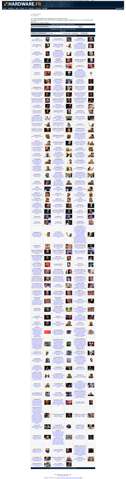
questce (55, 183)
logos (79, 229)
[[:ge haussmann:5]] (47, 344)
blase (41, 81)
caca (41, 46)
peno (60, 440)
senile (54, 361)
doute (40, 257)
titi (62, 437)
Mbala (60, 403)
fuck (36, 348)
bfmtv (54, 89)
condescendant (56, 437)
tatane (41, 199)
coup (77, 292)
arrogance (80, 238)
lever (75, 47)
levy (41, 204)
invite (78, 134)
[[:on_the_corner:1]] (91, 118)
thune (82, 359)
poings (37, 411)
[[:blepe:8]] (69, 437)
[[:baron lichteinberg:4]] (91, 252)
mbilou (62, 111)
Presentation (60, 160)
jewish (55, 343)
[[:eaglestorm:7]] (47, 437)
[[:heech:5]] (69, 317)
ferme (53, 106)
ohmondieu (34, 367)
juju (57, 61)
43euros (75, 360)
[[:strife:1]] (47, 60)
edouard (76, 130)
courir (76, 316)
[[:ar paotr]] (47, 106)
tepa (76, 426)
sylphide (81, 60)
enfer (34, 265)
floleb (56, 436)
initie (54, 176)
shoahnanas (82, 73)
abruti (63, 40)
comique (33, 62)
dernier (56, 53)
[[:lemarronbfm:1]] (68, 39)
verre (75, 394)
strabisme (84, 292)
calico (37, 428)
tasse (61, 74)
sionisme (75, 237)
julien (54, 54)
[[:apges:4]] (91, 293)
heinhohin (58, 107)
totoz (40, 73)
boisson (83, 393)
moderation (54, 74)
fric (55, 432)
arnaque (34, 61)
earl (85, 392)
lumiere (40, 375)
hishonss (58, 87)
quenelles (55, 427)
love (37, 47)
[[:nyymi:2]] (47, 426)
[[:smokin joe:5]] (69, 81)
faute (62, 117)
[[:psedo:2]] (91, 301)
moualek (54, 331)
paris (54, 433)
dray (56, 54)
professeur (81, 320)
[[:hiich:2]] (47, 323)
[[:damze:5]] (69, 200)
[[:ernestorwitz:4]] (69, 360)
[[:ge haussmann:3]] (91, 344)
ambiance (36, 465)
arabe (41, 62)
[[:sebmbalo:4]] (91, 368)
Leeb (56, 170)
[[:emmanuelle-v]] (69, 271)
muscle (41, 419)
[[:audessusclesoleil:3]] (90, 94)
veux (34, 378)
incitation (36, 310)
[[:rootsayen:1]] (69, 66)
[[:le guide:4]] (69, 155)
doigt (62, 54)
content (35, 274)
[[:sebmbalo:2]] (47, 368)
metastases (39, 189)
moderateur (58, 211)
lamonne (78, 301)
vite (78, 316)
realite (79, 416)
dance (75, 448)
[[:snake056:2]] (69, 205)
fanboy (59, 436)
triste (61, 341)
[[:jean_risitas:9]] (69, 450)
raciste (84, 342)
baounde (79, 142)
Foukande (37, 160)
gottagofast (79, 318)
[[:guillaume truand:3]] (69, 136)
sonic (76, 315)
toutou (62, 86)
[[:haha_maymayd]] (69, 45)
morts (82, 223)
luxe (80, 117)
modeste (84, 242)
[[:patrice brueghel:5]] (91, 394)
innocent (58, 117)
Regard (34, 161)
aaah (39, 40)
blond (33, 450)
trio (58, 385)
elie (76, 415)
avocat (84, 45)
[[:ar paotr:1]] (91, 124)
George (80, 227)
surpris (40, 400)
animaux (78, 223)
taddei (80, 288)
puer (58, 233)
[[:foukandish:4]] (91, 175)
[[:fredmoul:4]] (69, 53)
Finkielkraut (55, 80)
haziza (84, 329)
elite (57, 438)
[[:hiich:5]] (47, 332)
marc (33, 211)
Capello (54, 149)
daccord (84, 211)
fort (37, 420)
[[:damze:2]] (69, 194)
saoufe (40, 194)
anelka (35, 395)
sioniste (78, 48)
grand (58, 175)
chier (53, 236)
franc (56, 271)
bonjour (80, 119)
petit (84, 101)
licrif (58, 259)
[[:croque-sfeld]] (91, 285)
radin (81, 358)
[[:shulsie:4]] (47, 222)
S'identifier (31, 8)
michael (54, 377)
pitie (35, 459)
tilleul (85, 394)
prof (78, 137)
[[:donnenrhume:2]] (47, 464)
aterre (54, 130)
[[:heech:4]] (47, 317)
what (76, 228)
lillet (37, 190)
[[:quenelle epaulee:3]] (69, 143)
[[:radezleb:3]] (91, 111)
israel (33, 206)
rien (57, 440)
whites (54, 272)
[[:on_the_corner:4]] (91, 143)
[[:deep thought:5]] (47, 81)
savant (77, 131)
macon (59, 271)
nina (82, 447)
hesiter (84, 458)
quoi (84, 40)
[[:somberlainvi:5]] (69, 385)
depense (58, 442)
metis (79, 53)
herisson (79, 315)
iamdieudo (37, 247)
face (38, 66)
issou (58, 431)
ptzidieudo (56, 124)
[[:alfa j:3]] (47, 143)
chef (79, 382)
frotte (62, 130)
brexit (76, 395)
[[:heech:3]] (91, 309)
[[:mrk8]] (91, 200)
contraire (79, 155)
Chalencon (60, 459)
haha (54, 45)
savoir (75, 231)
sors (56, 465)
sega (80, 317)
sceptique (37, 257)
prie (41, 458)
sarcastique (34, 273)
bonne (33, 143)
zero (41, 410)
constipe (40, 259)
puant (55, 233)
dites (76, 155)
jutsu (56, 310)
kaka (62, 235)
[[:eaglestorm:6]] (91, 426)
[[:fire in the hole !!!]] (47, 124)
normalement (55, 441)
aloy (56, 150)
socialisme (83, 82)
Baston (54, 155)
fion (57, 253)
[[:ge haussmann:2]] (69, 344)
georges (76, 229)
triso (57, 361)
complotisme (82, 75)
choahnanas (77, 73)
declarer (35, 328)
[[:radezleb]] (91, 73)
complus (76, 230)
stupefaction (34, 401)
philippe (55, 358)
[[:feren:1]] (90, 264)
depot (80, 102)
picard (62, 129)
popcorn (34, 379)
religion (58, 55)
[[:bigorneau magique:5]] (69, 60)
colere (57, 88)
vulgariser (40, 169)
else (78, 228)
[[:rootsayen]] (69, 118)
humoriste (56, 56)
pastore (54, 440)
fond (55, 253)
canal (84, 130)
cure (35, 119)
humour (61, 55)
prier (59, 368)
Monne (54, 211)
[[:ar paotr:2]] (47, 309)
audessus (61, 52)
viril (41, 420)
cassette (33, 426)
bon (74, 189)
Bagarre (58, 155)
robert (85, 320)
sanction (61, 311)
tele (81, 47)
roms (58, 247)
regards (83, 195)
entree (38, 354)
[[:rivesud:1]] (69, 106)
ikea (58, 126)
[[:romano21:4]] (47, 211)
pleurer (40, 359)
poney (77, 102)
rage (41, 40)
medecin (39, 188)
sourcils (60, 88)
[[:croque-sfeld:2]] (69, 293)
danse (80, 71)
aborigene (81, 438)
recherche (39, 427)
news (59, 334)
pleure (33, 369)
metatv (82, 428)
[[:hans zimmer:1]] (47, 111)
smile (62, 334)
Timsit (78, 264)
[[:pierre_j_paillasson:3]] (69, 459)
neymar (61, 439)
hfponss (80, 353)
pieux (36, 120)
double (78, 385)
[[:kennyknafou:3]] (91, 182)
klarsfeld (76, 44)
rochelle (62, 273)
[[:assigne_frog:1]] (91, 402)
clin (84, 403)
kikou (61, 236)
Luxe (40, 161)
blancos (62, 271)
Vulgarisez (39, 167)
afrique (37, 252)
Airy (60, 170)
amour (56, 435)
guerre (41, 142)
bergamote (79, 393)
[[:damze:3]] (91, 194)
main (40, 66)
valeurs (58, 434)
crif (39, 206)
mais (41, 377)
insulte (84, 376)
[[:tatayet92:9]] (69, 426)
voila (40, 384)
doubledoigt (82, 385)
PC (26, 8)
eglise (38, 117)
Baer (63, 154)
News (17, 8)
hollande (82, 83)
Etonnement (82, 149)
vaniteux (79, 239)
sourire (82, 55)
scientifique (83, 416)
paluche (77, 117)
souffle (79, 437)
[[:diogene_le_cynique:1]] (91, 415)
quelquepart (76, 368)
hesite (81, 458)
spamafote (58, 119)
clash (38, 376)
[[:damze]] (91, 189)
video (80, 316)
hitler (61, 234)
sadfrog (54, 340)
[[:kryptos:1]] (47, 53)
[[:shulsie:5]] (69, 222)
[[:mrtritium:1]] (47, 246)
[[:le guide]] (69, 149)
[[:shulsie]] (91, 211)
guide (57, 137)
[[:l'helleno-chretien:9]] (91, 450)
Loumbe (58, 169)
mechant (80, 195)
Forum (4, 8)
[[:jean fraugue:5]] (91, 360)
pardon (36, 136)
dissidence (83, 231)
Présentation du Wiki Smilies (70, 29)
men (80, 368)
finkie (59, 251)
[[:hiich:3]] (69, 323)
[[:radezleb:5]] (47, 175)
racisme (77, 286)
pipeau (77, 438)
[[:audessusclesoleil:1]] (47, 94)
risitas (56, 431)
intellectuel (81, 131)
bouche (56, 404)
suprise (76, 40)
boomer (81, 237)
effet (38, 131)
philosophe (81, 285)
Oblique (37, 161)
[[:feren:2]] (69, 285)
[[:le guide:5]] (91, 155)
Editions (55, 161)
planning (56, 163)
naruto (53, 310)
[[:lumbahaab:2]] (91, 161)
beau (76, 48)
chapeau (56, 341)
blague (33, 40)
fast (76, 318)
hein (80, 211)
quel (57, 130)
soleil (54, 53)
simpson (33, 234)
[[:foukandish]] (69, 175)
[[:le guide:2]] (91, 149)
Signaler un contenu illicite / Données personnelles (71, 477)
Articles (22, 8)
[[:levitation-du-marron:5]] (69, 301)
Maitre (57, 149)
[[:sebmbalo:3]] (69, 368)
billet (54, 444)
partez (62, 464)
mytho (84, 240)
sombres (84, 341)
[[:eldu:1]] (69, 189)
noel (80, 352)
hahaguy (36, 176)
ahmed (58, 331)
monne (81, 301)
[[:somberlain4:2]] (69, 376)
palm (41, 67)
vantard (81, 240)
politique (76, 46)
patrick (79, 106)
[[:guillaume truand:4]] (91, 136)
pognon (54, 442)
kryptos (40, 53)
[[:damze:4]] (47, 200)
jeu (33, 200)
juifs (80, 236)
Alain (75, 227)
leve (75, 384)
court (77, 317)
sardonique (39, 273)
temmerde (84, 168)
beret (35, 200)
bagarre (41, 411)
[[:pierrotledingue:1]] (47, 394)
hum (77, 189)
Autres (74, 35)
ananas (77, 71)
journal (75, 386)
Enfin (58, 161)
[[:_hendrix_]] (69, 234)
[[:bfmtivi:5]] (91, 258)
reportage (80, 388)
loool (41, 200)
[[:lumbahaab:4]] (69, 168)
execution (55, 360)
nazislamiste (83, 332)
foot (38, 394)
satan (41, 130)
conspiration (76, 76)
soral (75, 301)
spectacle (60, 56)
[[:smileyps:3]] (90, 81)
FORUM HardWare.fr (37, 14)
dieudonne (57, 40)
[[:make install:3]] (69, 309)
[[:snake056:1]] (47, 205)
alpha (77, 241)
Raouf (36, 270)
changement (77, 82)
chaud (79, 72)
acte (38, 328)
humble (80, 242)
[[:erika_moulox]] (47, 376)
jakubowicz (61, 258)
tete (82, 40)
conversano (34, 408)
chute (33, 257)
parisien (54, 438)
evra (32, 394)
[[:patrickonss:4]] (91, 353)
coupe (40, 324)
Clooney (84, 227)
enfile (59, 252)
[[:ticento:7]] (91, 459)
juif (61, 40)
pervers (39, 272)
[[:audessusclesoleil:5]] (69, 100)
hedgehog (83, 315)
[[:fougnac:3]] (69, 353)
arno (82, 44)
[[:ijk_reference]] (47, 45)
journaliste (39, 205)
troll (74, 241)
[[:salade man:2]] (91, 130)
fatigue (37, 82)
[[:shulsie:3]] (91, 217)
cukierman (55, 292)
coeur (59, 435)
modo (84, 60)
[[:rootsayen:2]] (47, 136)
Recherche (119, 8)
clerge (41, 118)
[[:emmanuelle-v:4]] (91, 279)
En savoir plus (86, 0)
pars (61, 465)
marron (82, 382)
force (39, 420)
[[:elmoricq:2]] (69, 73)
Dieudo (33, 39)
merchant (77, 358)
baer (84, 129)
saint (41, 120)
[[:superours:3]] (47, 353)
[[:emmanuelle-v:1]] (91, 271)
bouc (80, 55)
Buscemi (37, 452)
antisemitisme (77, 287)
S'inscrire (38, 8)
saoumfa (59, 150)
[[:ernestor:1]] (91, 205)
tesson (58, 358)
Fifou (76, 264)
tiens (61, 431)
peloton (62, 359)
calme (81, 169)
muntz (58, 47)
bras (41, 348)
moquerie (40, 234)
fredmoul (59, 54)
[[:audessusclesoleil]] (91, 88)
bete (63, 362)
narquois (39, 274)
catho (41, 117)
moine (37, 119)
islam (81, 287)
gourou (84, 241)
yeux (84, 46)
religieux (33, 120)
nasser (58, 439)
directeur (84, 384)
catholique (34, 118)
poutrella (78, 182)
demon (38, 130)
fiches (59, 163)
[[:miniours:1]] (91, 376)
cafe (63, 74)
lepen (79, 230)
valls (36, 88)
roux (40, 452)
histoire (75, 342)
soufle (76, 437)
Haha (33, 269)
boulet (84, 436)
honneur (37, 349)
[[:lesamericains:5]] (69, 246)
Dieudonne (38, 39)
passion (61, 434)
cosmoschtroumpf (56, 120)
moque (36, 40)
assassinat (54, 362)
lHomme (61, 161)
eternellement (61, 272)
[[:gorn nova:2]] (47, 450)
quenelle (81, 61)
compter (62, 444)
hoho (58, 318)
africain (40, 252)
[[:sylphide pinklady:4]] (91, 60)
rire (41, 39)
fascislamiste (77, 335)
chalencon (56, 459)
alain (83, 330)
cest (37, 148)
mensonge (84, 454)
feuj (85, 359)
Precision (61, 148)
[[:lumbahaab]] (47, 161)
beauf (85, 237)
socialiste (78, 83)
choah (83, 71)
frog (57, 340)
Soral (77, 227)
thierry (84, 291)
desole (62, 120)
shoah (80, 45)
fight (36, 376)
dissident (79, 231)
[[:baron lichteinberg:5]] (47, 258)
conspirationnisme (80, 77)
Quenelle (35, 60)
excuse (60, 369)
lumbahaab (61, 176)
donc (62, 440)
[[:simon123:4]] (91, 234)
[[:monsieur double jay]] (69, 211)
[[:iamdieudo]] (91, 222)
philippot (81, 383)
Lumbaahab (77, 150)
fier (61, 437)
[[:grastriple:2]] (47, 402)
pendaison (59, 362)
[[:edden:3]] (47, 182)
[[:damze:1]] (47, 194)
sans (59, 444)
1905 (81, 248)
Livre (57, 160)
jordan (53, 375)
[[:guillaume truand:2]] (69, 130)
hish (55, 143)
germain (59, 433)
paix (63, 428)
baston (33, 376)
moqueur (35, 272)
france (41, 394)
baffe (33, 373)
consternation (34, 54)
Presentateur (79, 161)
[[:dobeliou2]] (91, 39)
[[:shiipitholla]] (47, 360)
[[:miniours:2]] (47, 385)
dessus (57, 52)
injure (79, 292)
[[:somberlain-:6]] (47, 459)
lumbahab (37, 253)
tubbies (55, 311)
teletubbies (60, 310)
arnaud (79, 44)
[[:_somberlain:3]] (91, 437)
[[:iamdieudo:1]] (47, 234)
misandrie (37, 207)
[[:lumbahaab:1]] (69, 161)
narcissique (83, 239)
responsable (78, 387)
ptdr (63, 236)
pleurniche (55, 258)
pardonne (39, 460)
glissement (54, 175)
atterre (34, 82)
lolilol (59, 236)
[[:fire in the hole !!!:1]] (69, 124)
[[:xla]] (47, 39)
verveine (82, 394)
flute (84, 437)
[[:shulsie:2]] (69, 217)
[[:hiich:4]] (91, 323)
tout (33, 111)
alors (60, 323)
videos (84, 317)
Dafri (38, 270)
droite (79, 46)
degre (59, 427)
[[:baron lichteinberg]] (91, 246)
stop (37, 325)
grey (76, 393)
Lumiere (55, 169)
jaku (58, 258)
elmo (58, 74)
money (79, 359)
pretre (33, 119)
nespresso (81, 228)
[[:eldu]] (47, 189)
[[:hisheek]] (69, 182)
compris (61, 61)
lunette (81, 130)
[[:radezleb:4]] (47, 118)
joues (40, 258)
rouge (40, 265)
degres (61, 427)
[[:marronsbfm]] (47, 264)
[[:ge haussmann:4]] (91, 332)
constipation (35, 259)
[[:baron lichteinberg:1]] (47, 252)
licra (37, 206)
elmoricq (59, 73)
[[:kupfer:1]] (91, 385)
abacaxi (76, 72)
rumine (62, 80)
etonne (84, 39)
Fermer (92, 0)
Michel (62, 169)
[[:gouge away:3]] (47, 88)
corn (38, 379)
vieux (37, 201)
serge (84, 44)
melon (75, 239)
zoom (82, 312)
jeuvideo (83, 316)
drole (83, 88)
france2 (78, 47)
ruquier (75, 45)
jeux (82, 317)
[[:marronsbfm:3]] (68, 264)
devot (39, 120)
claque (40, 212)
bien (83, 248)
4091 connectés (120, 10)
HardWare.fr (11, 8)
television (84, 47)
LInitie (40, 160)
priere (53, 368)
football (54, 434)
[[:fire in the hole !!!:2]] (47, 149)
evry (57, 272)
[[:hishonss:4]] (69, 88)
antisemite (76, 54)
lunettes (81, 336)
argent (83, 358)
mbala (62, 105)
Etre (62, 168)
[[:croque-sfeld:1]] (47, 293)
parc (59, 438)
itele (63, 88)
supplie (37, 459)
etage (59, 53)
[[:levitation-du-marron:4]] (47, 301)
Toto (81, 264)
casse (58, 465)
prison (59, 359)
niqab (76, 449)
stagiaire (82, 387)
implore (40, 183)
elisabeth (34, 204)
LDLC (58, 477)
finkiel (41, 270)
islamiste (80, 333)
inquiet (56, 81)
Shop (43, 8)
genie (77, 242)
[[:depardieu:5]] (47, 66)
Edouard (59, 154)
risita (53, 431)
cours (75, 317)
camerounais (34, 189)
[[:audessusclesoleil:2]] (69, 94)
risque (34, 258)
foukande (61, 174)
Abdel (33, 270)
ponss (55, 87)
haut (36, 111)
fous (82, 368)
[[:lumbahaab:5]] (91, 168)
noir (36, 62)
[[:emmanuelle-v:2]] (47, 279)
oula (79, 189)
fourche (36, 265)
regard (75, 291)
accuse (54, 88)
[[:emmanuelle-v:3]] (69, 279)
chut (59, 404)
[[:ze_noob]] (69, 394)
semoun (80, 459)
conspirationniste (82, 76)
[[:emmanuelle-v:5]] (47, 285)
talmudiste (83, 345)
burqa (79, 449)
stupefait (34, 402)
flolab (62, 435)
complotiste (77, 75)
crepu (77, 55)
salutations (83, 118)
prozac (38, 67)
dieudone (61, 45)
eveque (41, 119)
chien (56, 86)
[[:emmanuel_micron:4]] (69, 415)
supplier (41, 459)
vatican (37, 118)
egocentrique (77, 240)
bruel (82, 106)
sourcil (59, 86)
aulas (39, 176)
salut (80, 118)
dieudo (53, 40)
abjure (41, 368)
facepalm (34, 53)
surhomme (80, 241)
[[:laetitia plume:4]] (47, 415)
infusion (78, 394)
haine (57, 83)
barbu (62, 340)
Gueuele (82, 154)
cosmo (62, 118)
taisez (75, 288)
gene (59, 83)
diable (38, 264)
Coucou (56, 286)
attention (84, 386)
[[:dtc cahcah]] (47, 271)
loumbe (56, 176)
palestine (56, 334)
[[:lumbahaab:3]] (47, 168)
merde (56, 236)
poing (34, 411)
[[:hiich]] (91, 317)
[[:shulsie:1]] (47, 217)
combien (37, 370)
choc (80, 40)
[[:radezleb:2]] (91, 106)
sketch (81, 183)
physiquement (61, 106)
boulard (84, 238)
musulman (81, 448)
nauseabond (55, 82)
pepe (59, 340)
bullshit (76, 236)
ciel (77, 45)
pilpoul (82, 230)
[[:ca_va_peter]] (68, 464)
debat (81, 137)
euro (33, 395)
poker (76, 106)
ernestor (81, 205)
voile (84, 449)
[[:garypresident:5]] (69, 111)
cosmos (59, 118)
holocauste (79, 343)
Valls (62, 285)
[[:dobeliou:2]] (91, 66)
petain (75, 332)
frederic (80, 329)
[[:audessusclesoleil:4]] (47, 100)
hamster (37, 258)
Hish (54, 86)
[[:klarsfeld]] (91, 45)
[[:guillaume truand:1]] (47, 130)
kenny (80, 184)
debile (84, 112)
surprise (37, 402)
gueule (56, 106)
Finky (59, 80)
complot (84, 74)
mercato (62, 442)
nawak (37, 55)
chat (33, 131)
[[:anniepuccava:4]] (69, 402)
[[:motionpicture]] (69, 332)
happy (84, 357)
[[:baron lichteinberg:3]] (69, 252)
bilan (83, 102)
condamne (84, 288)
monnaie (76, 359)
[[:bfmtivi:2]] (69, 258)
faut (85, 230)
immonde (58, 363)
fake (84, 235)
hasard (76, 416)
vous (85, 154)
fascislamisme (83, 335)
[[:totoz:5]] (47, 73)
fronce (58, 90)
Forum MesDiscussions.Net (59, 474)
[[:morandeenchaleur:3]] (91, 100)
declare (38, 329)
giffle (35, 373)
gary (75, 182)
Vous (36, 167)
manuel (33, 88)
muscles (34, 420)
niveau (38, 410)
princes (62, 438)
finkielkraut (55, 251)
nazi (82, 46)
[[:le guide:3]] (47, 155)
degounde (82, 196)
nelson (62, 46)
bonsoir (54, 136)
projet (82, 437)
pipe (79, 130)
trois (60, 385)
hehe (85, 368)
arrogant (76, 238)
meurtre (61, 361)
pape (41, 116)
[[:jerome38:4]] (91, 53)
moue (37, 261)
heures (80, 341)
